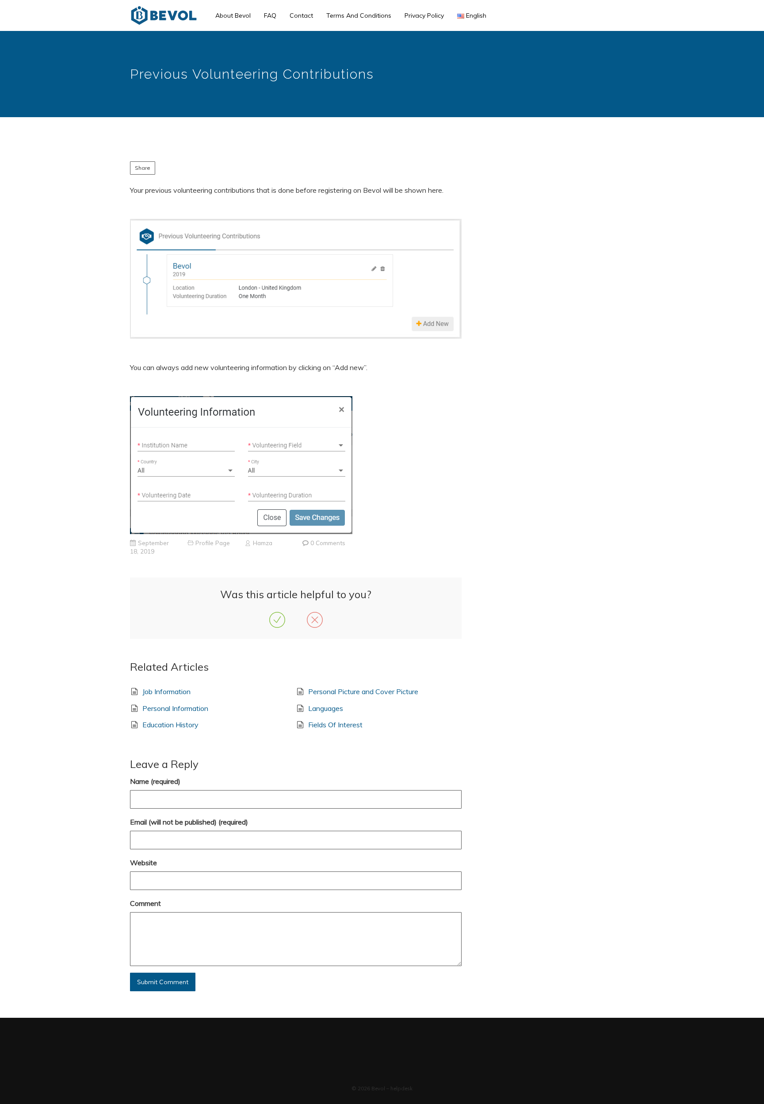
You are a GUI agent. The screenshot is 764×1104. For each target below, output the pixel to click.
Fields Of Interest (335, 724)
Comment (145, 903)
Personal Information (175, 708)
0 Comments (327, 542)
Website (143, 862)
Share (142, 167)
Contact (301, 15)
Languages (325, 708)
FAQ (270, 15)
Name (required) (155, 781)
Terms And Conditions (358, 15)
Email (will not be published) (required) (189, 821)
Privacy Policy (424, 15)
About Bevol (233, 15)
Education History (170, 724)
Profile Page (212, 542)
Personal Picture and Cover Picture (363, 691)
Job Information (166, 691)
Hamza (262, 542)
